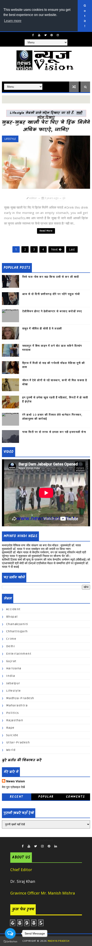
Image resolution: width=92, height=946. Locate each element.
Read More (46, 230)
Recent (16, 796)
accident (13, 609)
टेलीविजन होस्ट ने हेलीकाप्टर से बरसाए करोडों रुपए (52, 311)
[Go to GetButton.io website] (10, 941)
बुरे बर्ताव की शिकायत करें (21, 760)
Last (72, 249)
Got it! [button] (85, 16)
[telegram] (65, 845)
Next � (56, 249)
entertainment (18, 653)
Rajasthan (14, 720)
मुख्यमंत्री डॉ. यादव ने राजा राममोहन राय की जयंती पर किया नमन (36, 549)
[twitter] (45, 35)
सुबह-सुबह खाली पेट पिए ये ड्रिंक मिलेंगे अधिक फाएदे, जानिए (46, 126)
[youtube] (39, 35)
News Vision (15, 781)
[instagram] (58, 35)
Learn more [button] (12, 21)
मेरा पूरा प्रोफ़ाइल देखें (13, 787)
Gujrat (11, 661)
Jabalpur (13, 683)
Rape (10, 728)
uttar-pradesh (18, 742)
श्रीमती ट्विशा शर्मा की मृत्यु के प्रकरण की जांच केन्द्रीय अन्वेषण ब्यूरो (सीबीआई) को (46, 559)
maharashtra (17, 705)
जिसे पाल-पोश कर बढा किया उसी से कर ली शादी (50, 277)
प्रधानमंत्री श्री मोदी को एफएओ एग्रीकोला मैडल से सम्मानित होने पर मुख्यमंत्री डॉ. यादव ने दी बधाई (45, 565)
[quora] (61, 845)
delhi (10, 646)
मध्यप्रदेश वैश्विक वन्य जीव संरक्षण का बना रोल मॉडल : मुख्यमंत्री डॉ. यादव (41, 545)
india (10, 676)
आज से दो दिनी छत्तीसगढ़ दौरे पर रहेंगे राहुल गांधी (51, 294)
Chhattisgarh (17, 631)
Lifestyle (10, 139)
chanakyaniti (17, 624)
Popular (46, 796)
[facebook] (33, 35)
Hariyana (13, 668)
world (11, 750)
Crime (11, 639)
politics (12, 713)
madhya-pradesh (20, 698)
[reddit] (69, 845)
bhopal (12, 616)
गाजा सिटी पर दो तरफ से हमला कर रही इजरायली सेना (54, 432)
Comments (75, 796)
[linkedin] (55, 846)
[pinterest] (51, 35)
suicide (12, 735)
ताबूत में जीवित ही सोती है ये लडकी (42, 328)
